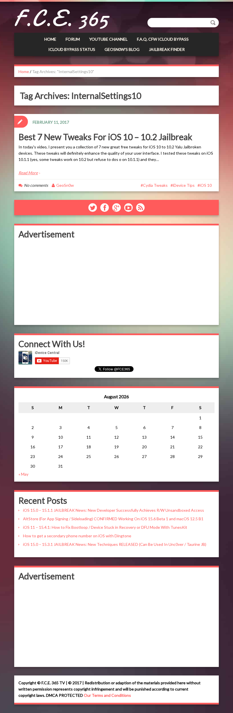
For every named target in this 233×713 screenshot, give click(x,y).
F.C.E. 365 (61, 18)
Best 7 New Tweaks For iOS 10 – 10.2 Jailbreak (106, 137)
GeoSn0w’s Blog (122, 49)
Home (50, 39)
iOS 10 (206, 185)
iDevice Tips (184, 185)
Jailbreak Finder (167, 49)
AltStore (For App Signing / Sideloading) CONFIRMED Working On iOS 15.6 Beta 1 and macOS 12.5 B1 (113, 518)
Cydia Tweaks (155, 185)
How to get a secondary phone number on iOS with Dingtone (77, 535)
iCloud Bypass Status (71, 49)
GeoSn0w (65, 185)
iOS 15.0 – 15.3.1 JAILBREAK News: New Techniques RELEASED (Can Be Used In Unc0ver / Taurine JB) (114, 544)
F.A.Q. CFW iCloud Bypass (163, 39)
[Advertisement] (116, 281)
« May (23, 474)
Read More (28, 172)
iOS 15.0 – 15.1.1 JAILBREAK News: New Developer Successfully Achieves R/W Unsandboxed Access (113, 510)
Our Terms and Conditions (107, 695)
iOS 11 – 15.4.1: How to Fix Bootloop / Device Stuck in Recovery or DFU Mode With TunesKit (105, 527)
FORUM (73, 39)
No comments (36, 185)
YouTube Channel (108, 39)
